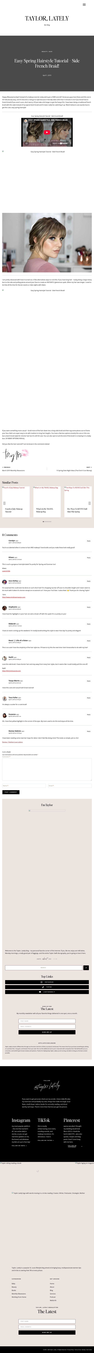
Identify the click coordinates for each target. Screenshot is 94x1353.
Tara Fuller (13, 697)
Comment (6, 757)
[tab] (43, 521)
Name (5, 786)
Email (51, 786)
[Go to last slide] (4, 503)
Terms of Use (78, 1349)
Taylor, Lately (47, 18)
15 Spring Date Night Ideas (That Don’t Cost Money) (74, 469)
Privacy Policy (70, 1349)
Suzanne (12, 714)
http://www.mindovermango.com (13, 597)
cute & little (6, 571)
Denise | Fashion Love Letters (12, 742)
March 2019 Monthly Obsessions (13, 469)
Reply (88, 541)
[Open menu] (84, 4)
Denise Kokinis (15, 731)
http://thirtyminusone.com (11, 671)
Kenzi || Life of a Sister (18, 640)
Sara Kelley (13, 581)
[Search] (86, 967)
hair (50, 51)
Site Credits (89, 1349)
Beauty (45, 51)
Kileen (11, 557)
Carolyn (12, 540)
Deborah (12, 624)
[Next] (89, 503)
